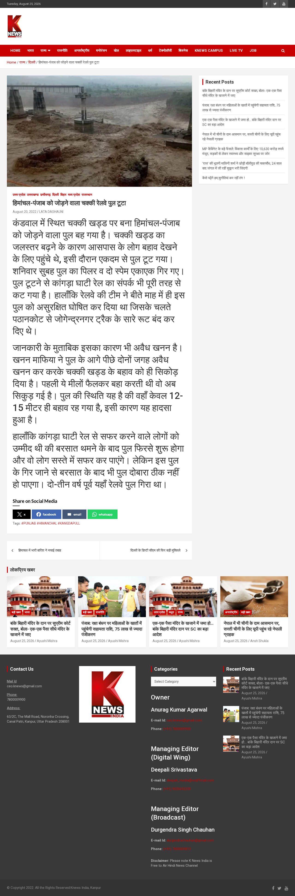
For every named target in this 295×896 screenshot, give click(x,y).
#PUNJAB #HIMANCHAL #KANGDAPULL (50, 523)
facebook (49, 514)
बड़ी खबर (16, 612)
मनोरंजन (101, 50)
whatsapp (105, 514)
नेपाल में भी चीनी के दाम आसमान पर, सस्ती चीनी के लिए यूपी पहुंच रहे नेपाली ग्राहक (253, 629)
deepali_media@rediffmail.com (190, 780)
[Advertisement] (201, 25)
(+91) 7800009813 (177, 849)
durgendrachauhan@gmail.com (190, 840)
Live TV (236, 50)
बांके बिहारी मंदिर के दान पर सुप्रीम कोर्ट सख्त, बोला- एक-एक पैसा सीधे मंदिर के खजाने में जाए (40, 629)
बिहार (63, 194)
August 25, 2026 (22, 641)
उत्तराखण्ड (33, 194)
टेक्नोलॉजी (165, 50)
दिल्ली (55, 194)
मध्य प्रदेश (74, 194)
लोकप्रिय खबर (22, 570)
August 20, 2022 (24, 212)
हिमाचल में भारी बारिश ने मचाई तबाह (39, 550)
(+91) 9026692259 (177, 789)
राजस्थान (87, 194)
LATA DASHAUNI (51, 212)
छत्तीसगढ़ (45, 194)
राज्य (43, 50)
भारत (30, 50)
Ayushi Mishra (47, 641)
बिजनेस (183, 50)
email (77, 514)
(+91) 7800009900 (177, 729)
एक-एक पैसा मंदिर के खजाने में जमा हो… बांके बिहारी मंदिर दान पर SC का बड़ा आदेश (183, 629)
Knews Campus (209, 50)
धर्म (150, 50)
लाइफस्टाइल (133, 50)
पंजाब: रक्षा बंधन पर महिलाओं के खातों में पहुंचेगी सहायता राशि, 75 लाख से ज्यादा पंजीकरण (112, 629)
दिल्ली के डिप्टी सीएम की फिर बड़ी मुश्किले (155, 550)
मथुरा (171, 612)
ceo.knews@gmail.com (184, 720)
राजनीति (62, 50)
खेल (116, 50)
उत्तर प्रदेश (19, 194)
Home (15, 50)
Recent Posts (240, 669)
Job (253, 50)
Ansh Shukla (259, 641)
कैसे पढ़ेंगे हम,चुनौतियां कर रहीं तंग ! (224, 178)
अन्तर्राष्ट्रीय (81, 50)
